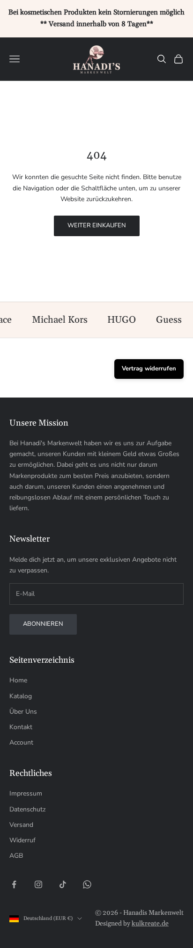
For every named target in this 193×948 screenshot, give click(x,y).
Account (21, 742)
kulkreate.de (150, 923)
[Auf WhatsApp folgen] (87, 884)
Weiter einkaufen (96, 225)
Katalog (20, 696)
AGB (16, 855)
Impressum (25, 793)
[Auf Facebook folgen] (14, 884)
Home (18, 680)
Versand (21, 824)
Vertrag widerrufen (149, 368)
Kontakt (20, 727)
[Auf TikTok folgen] (62, 884)
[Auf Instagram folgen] (38, 884)
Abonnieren (43, 624)
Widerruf (22, 840)
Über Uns (23, 711)
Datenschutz (27, 809)
